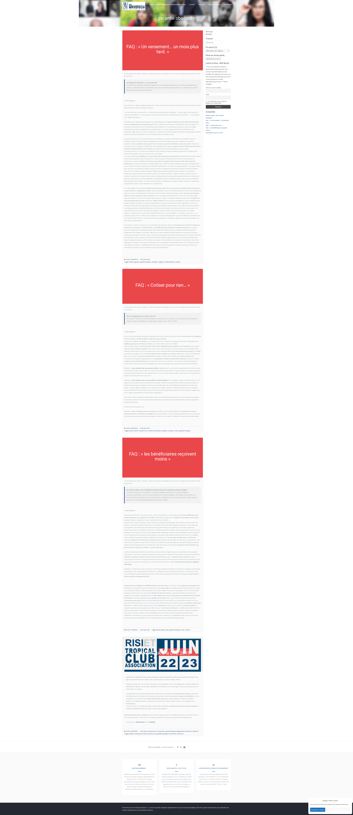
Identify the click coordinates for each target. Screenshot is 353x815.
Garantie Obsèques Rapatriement (175, 731)
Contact (192, 4)
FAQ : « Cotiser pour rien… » (214, 125)
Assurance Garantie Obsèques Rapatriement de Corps (167, 4)
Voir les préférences (342, 810)
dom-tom (150, 734)
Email (207, 94)
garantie (137, 262)
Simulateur (228, 4)
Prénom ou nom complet (213, 88)
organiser (161, 262)
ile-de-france (172, 734)
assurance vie (143, 431)
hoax (182, 630)
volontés (177, 262)
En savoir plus (151, 731)
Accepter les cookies (317, 810)
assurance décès (133, 431)
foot (155, 734)
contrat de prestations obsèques (157, 431)
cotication (171, 431)
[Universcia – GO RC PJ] (133, 9)
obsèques (155, 262)
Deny (330, 810)
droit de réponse (160, 630)
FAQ (148, 259)
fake (167, 630)
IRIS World (201, 4)
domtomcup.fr (140, 722)
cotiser (177, 431)
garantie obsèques (145, 262)
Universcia (189, 731)
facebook (152, 722)
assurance (131, 734)
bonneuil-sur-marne (141, 734)
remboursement (169, 262)
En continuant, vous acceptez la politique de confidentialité (216, 102)
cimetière (131, 262)
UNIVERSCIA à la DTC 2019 (214, 133)
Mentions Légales (215, 4)
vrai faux (187, 630)
